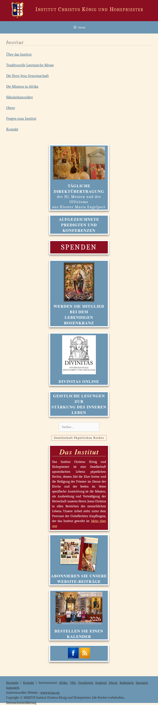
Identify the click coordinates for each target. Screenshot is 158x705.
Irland (113, 683)
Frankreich (85, 683)
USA (73, 683)
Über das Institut (19, 54)
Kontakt (12, 129)
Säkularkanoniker (19, 97)
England (100, 683)
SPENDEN (79, 247)
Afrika (63, 683)
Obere (10, 108)
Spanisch (142, 683)
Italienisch (127, 683)
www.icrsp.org (49, 693)
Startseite (12, 683)
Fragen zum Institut (21, 119)
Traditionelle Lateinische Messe (30, 65)
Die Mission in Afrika (22, 86)
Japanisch (12, 688)
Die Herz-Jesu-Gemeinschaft (27, 76)
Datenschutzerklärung (21, 702)
